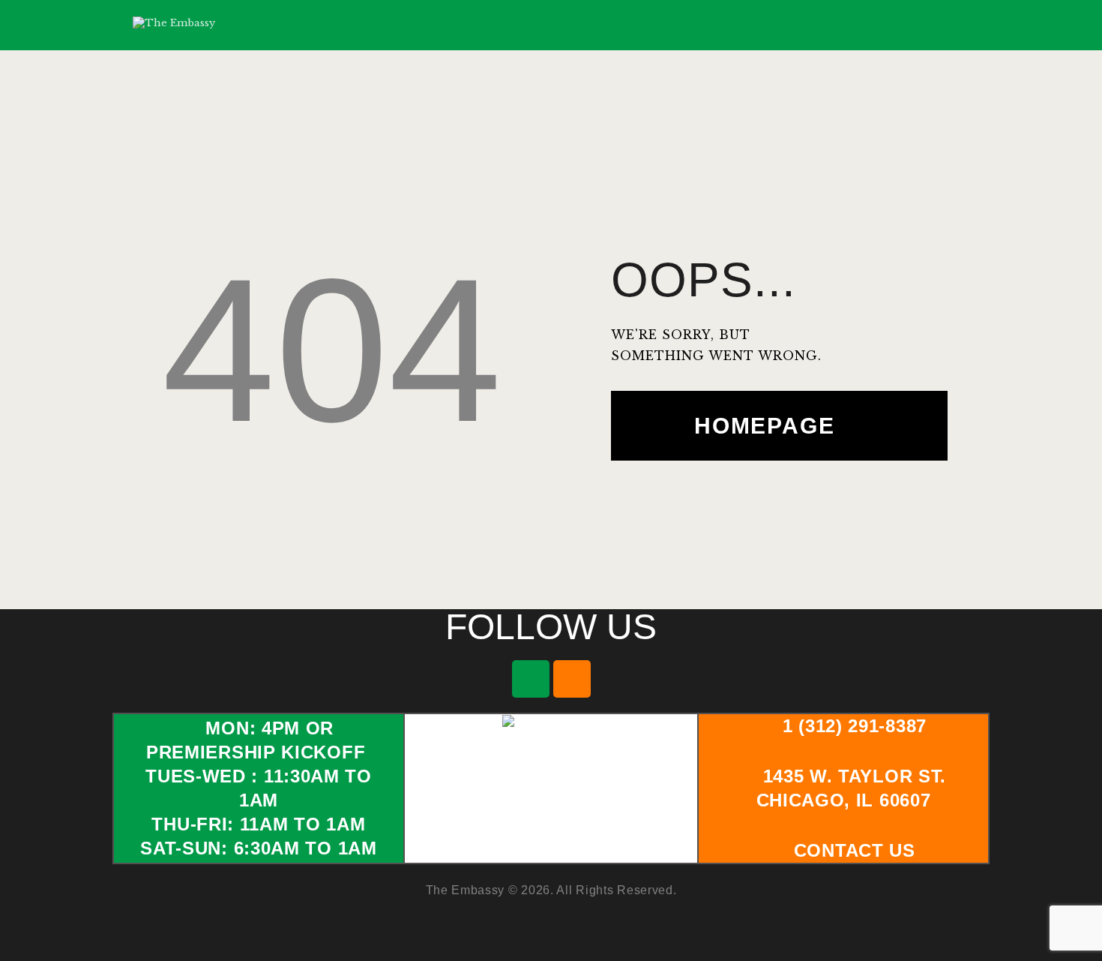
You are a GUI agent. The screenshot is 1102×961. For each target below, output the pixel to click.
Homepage (764, 425)
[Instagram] (572, 679)
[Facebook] (531, 679)
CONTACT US (854, 850)
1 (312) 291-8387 (855, 726)
